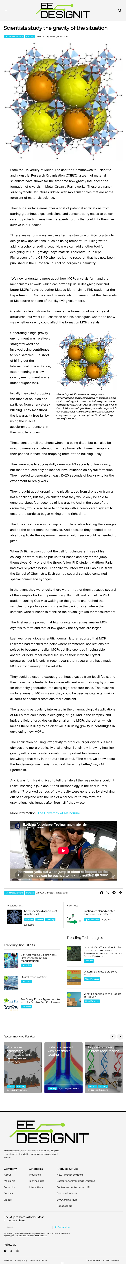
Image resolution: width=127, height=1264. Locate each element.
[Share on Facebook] (102, 893)
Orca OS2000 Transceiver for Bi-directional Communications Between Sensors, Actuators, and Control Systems (103, 952)
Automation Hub (67, 1193)
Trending (30, 36)
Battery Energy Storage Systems (76, 1180)
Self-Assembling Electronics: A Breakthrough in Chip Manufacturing (39, 957)
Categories (36, 1168)
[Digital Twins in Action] (11, 983)
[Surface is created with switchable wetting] (63, 1067)
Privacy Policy (24, 1236)
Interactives (36, 1187)
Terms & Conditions (38, 1260)
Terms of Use (41, 1236)
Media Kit (9, 1180)
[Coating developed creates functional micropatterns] (93, 915)
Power (11, 1086)
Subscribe (9, 1187)
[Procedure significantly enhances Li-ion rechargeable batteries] (23, 1067)
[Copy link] (120, 893)
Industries (26, 965)
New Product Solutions (70, 1174)
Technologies (36, 1180)
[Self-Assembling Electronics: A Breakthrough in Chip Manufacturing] (11, 960)
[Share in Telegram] (114, 893)
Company (10, 1168)
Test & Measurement (14, 36)
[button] (6, 10)
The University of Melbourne (59, 813)
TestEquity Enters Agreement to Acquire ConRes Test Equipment (40, 1001)
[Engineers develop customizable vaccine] (104, 1067)
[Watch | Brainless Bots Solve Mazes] (74, 977)
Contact (8, 1193)
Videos (7, 1199)
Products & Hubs (67, 1168)
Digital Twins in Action (34, 977)
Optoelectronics (92, 919)
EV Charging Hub (67, 1199)
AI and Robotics (92, 979)
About (7, 1174)
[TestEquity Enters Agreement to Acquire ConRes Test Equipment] (11, 1005)
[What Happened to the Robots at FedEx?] (74, 999)
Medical (39, 919)
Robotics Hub (64, 1205)
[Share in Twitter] (108, 893)
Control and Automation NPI (73, 1187)
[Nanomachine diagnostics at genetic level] (34, 915)
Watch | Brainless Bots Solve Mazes (100, 973)
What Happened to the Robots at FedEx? (102, 995)
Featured (29, 919)
